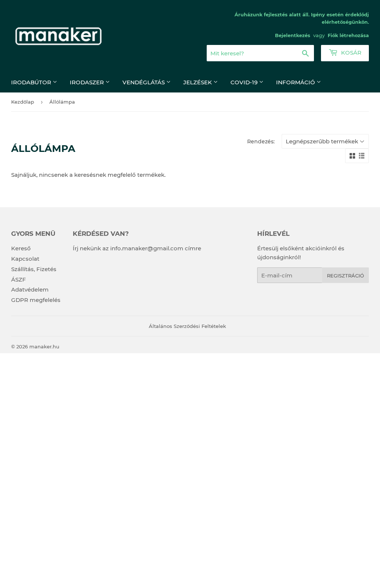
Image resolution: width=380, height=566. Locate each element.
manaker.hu (44, 346)
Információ (296, 82)
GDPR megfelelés (35, 299)
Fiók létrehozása (348, 35)
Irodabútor (32, 82)
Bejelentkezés (292, 35)
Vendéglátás (144, 82)
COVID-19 (244, 82)
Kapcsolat (25, 258)
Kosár (350, 52)
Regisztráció (345, 276)
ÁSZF (18, 279)
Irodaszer (87, 82)
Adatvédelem (30, 289)
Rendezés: (261, 141)
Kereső (21, 248)
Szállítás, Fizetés (33, 269)
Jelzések (198, 82)
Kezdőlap (22, 102)
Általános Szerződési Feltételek (187, 326)
